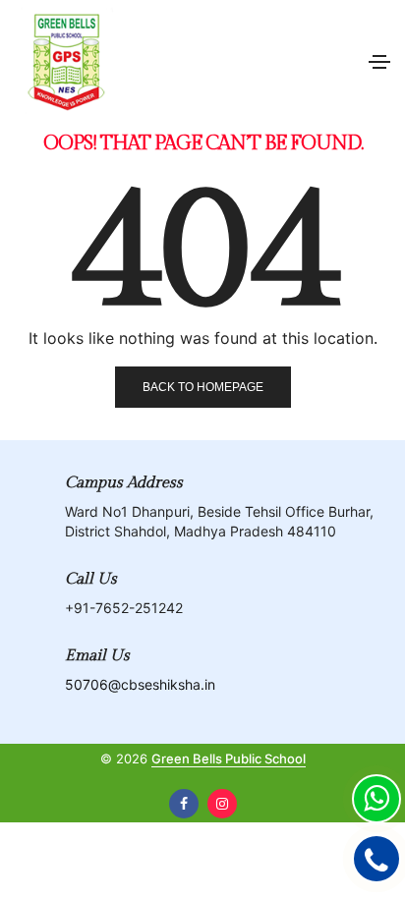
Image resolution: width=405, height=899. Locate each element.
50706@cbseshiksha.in (140, 684)
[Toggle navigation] (379, 62)
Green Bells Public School (228, 758)
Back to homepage (203, 387)
